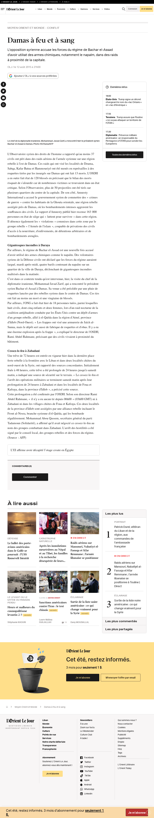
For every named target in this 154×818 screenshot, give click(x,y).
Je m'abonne (137, 812)
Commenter (30, 476)
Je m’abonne (82, 677)
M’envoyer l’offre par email (121, 677)
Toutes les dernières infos (124, 154)
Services (46, 738)
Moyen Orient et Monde (26, 27)
